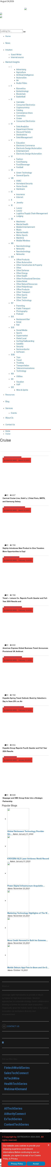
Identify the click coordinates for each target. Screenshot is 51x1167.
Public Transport (23, 308)
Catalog (19, 110)
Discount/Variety (23, 132)
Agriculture (21, 72)
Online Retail (21, 281)
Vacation (20, 382)
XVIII (13, 355)
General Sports (22, 175)
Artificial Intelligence (25, 75)
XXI (12, 387)
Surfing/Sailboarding (25, 341)
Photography (21, 311)
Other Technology (24, 300)
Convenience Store (24, 113)
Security (19, 346)
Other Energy (22, 273)
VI (12, 156)
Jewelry (19, 202)
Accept (36, 1163)
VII (12, 170)
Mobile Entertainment (25, 227)
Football (19, 167)
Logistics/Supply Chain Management (32, 213)
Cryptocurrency (23, 107)
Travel (19, 360)
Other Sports (21, 295)
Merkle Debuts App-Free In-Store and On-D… (28, 967)
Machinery (20, 222)
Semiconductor (23, 349)
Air (17, 80)
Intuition (8, 50)
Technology (21, 371)
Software (20, 352)
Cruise (19, 118)
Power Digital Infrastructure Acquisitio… (26, 885)
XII (12, 219)
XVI (12, 317)
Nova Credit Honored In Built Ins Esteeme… (27, 940)
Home (7, 431)
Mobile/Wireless (23, 241)
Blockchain (21, 94)
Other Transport (23, 292)
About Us (9, 418)
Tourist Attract (9, 557)
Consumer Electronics (25, 105)
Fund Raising (21, 162)
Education (20, 143)
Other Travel (21, 298)
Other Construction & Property (29, 265)
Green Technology (24, 173)
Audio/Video (21, 83)
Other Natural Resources (26, 284)
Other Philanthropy (24, 287)
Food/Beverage (23, 164)
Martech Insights (12, 62)
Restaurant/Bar (23, 319)
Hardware (20, 189)
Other (18, 268)
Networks (20, 249)
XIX (12, 374)
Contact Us (10, 424)
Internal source (17, 57)
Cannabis (20, 102)
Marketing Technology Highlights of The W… (28, 913)
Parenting (20, 306)
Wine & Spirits (22, 390)
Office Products (23, 260)
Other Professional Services (28, 279)
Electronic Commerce (25, 145)
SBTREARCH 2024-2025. (28, 1136)
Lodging (19, 216)
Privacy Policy (17, 1163)
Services (9, 408)
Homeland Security (24, 183)
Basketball (20, 97)
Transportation (22, 365)
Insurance (20, 194)
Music (18, 230)
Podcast (19, 314)
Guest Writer (16, 54)
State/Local (21, 338)
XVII (12, 327)
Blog (7, 401)
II (11, 86)
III (11, 99)
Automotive (21, 78)
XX (12, 379)
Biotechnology (22, 91)
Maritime (20, 238)
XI (12, 205)
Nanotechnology (23, 246)
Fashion (19, 159)
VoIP (18, 384)
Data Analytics (22, 126)
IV (12, 124)
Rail (17, 325)
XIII (12, 243)
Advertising (21, 69)
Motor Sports (22, 235)
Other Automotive (24, 262)
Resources (10, 395)
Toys (18, 357)
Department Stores (24, 129)
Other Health (21, 276)
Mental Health (22, 224)
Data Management (24, 137)
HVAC (18, 181)
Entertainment (22, 151)
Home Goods (21, 186)
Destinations (21, 135)
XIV (12, 257)
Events (14, 413)
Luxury (19, 208)
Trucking (20, 363)
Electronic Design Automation (29, 148)
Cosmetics (20, 116)
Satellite (19, 344)
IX (12, 192)
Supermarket (22, 336)
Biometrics (21, 88)
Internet (19, 197)
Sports (19, 333)
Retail (18, 322)
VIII (12, 178)
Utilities (19, 376)
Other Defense (22, 270)
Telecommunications (25, 368)
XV (12, 303)
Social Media (21, 330)
